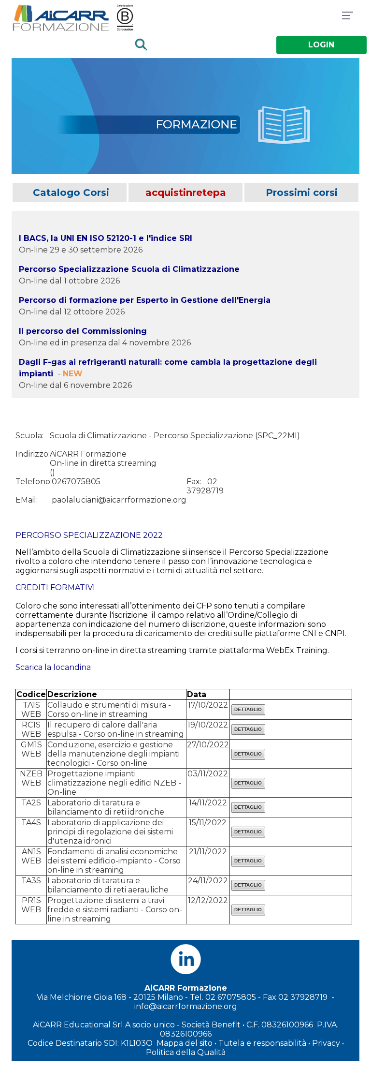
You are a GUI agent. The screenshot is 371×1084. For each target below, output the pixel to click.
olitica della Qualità (189, 1052)
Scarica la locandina (53, 667)
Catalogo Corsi (69, 192)
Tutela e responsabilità (262, 1043)
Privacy (326, 1043)
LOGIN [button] (321, 44)
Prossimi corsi (302, 192)
